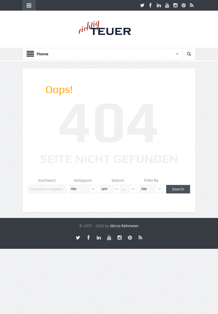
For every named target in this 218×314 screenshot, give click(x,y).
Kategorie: (83, 180)
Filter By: (151, 180)
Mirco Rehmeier (124, 225)
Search (178, 189)
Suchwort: (47, 180)
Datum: (118, 180)
